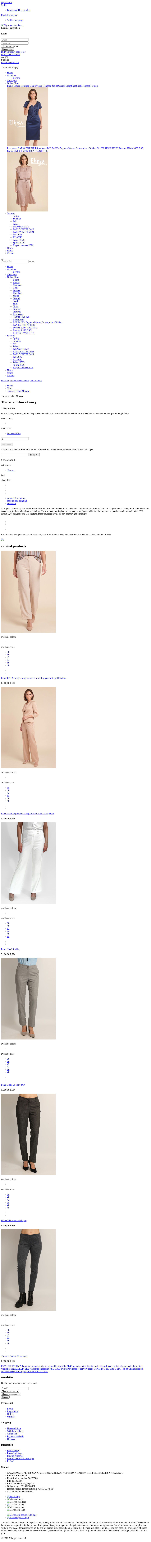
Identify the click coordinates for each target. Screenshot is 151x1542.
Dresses (38, 86)
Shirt (73, 86)
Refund (10, 1461)
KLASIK (17, 237)
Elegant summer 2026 (23, 245)
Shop (9, 388)
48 (8, 665)
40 (8, 654)
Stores (10, 250)
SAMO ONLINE (26, 148)
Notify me (34, 455)
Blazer (10, 86)
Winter (16, 224)
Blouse (17, 86)
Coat (32, 86)
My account (6, 2)
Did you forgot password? (13, 52)
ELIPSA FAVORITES (37, 151)
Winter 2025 (18, 240)
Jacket (55, 86)
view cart (5, 62)
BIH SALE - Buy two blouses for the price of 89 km (71, 148)
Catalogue (12, 80)
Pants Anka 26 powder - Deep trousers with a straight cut (27, 813)
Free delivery (13, 1450)
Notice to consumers (19, 380)
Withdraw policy (15, 1431)
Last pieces (12, 148)
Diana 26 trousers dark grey (14, 1220)
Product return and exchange (20, 1458)
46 (8, 662)
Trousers (94, 86)
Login (10, 1408)
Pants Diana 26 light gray (13, 1085)
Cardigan (25, 86)
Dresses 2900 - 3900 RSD (131, 148)
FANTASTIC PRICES (107, 148)
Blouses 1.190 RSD (16, 151)
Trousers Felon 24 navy (18, 391)
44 (8, 660)
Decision (5, 380)
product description (16, 498)
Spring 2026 (18, 242)
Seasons (11, 213)
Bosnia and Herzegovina (18, 10)
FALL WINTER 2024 (23, 232)
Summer (17, 218)
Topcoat (86, 86)
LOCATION (36, 380)
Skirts (79, 86)
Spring (16, 216)
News (10, 248)
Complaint (12, 1433)
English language (9, 15)
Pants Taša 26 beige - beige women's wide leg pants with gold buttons (33, 678)
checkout (14, 62)
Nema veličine (13, 433)
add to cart (7, 444)
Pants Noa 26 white (10, 949)
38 (8, 652)
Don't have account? (10, 54)
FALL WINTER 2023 (23, 229)
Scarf (68, 86)
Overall (61, 86)
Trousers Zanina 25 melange (14, 1356)
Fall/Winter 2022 (21, 226)
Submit (5, 1397)
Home (10, 72)
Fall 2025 (17, 234)
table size (11, 503)
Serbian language (15, 20)
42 (8, 657)
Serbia (4, 5)
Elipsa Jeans (40, 148)
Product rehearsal (15, 1456)
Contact (10, 253)
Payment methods (15, 1436)
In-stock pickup (14, 1453)
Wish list (11, 1416)
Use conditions (14, 1428)
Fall (15, 221)
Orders (10, 1414)
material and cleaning (17, 501)
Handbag (47, 86)
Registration (12, 1411)
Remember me (11, 46)
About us (11, 75)
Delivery (11, 1439)
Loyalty (16, 78)
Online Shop (13, 83)
